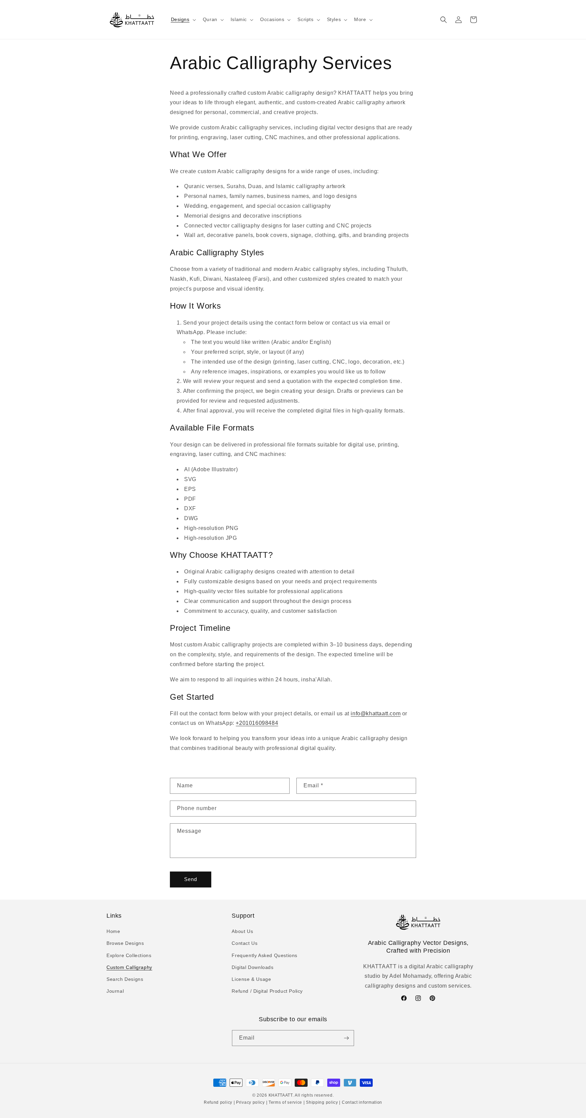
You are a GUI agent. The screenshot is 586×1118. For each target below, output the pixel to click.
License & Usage (251, 979)
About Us (242, 931)
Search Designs (124, 979)
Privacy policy (250, 1102)
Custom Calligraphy (129, 967)
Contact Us (244, 943)
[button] (183, 19)
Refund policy (219, 1102)
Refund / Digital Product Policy (267, 991)
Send (190, 879)
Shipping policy (322, 1102)
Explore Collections (128, 955)
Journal (115, 991)
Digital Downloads (252, 967)
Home (113, 931)
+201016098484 (257, 723)
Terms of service (285, 1102)
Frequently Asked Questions (264, 955)
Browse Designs (125, 943)
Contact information (361, 1102)
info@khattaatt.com (376, 713)
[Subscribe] (346, 1038)
